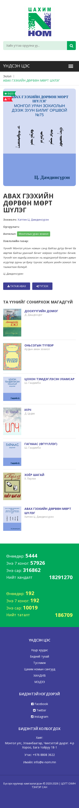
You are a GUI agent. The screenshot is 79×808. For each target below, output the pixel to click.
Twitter (41, 710)
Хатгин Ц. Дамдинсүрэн (33, 219)
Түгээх (43, 286)
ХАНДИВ (39, 675)
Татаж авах (18, 286)
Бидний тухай (39, 656)
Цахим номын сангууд (39, 669)
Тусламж (39, 663)
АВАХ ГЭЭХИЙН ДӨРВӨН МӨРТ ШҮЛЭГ (31, 80)
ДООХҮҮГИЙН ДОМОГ (41, 311)
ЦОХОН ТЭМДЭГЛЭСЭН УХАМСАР (49, 379)
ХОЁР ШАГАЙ (34, 475)
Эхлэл (7, 76)
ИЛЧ (27, 410)
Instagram (40, 717)
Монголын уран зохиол (33, 234)
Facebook (41, 704)
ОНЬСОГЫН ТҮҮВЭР (39, 345)
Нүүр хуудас (39, 650)
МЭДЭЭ (39, 682)
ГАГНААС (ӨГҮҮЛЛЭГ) (40, 444)
